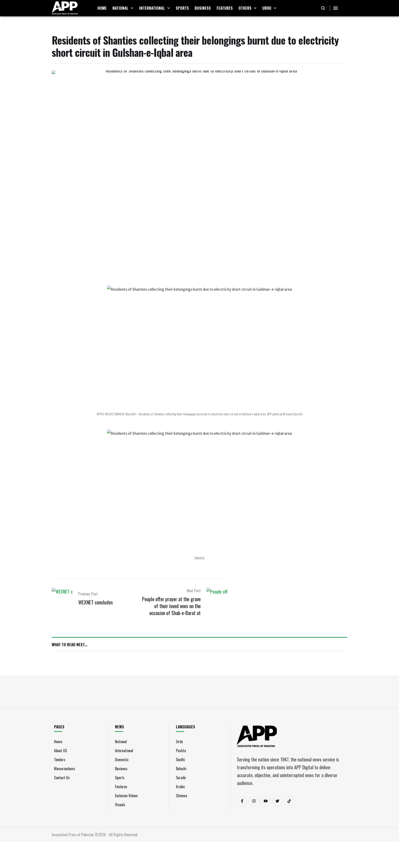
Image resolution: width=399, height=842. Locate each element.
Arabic (180, 786)
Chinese (181, 795)
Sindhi (180, 759)
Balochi (181, 768)
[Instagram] (254, 801)
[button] (132, 8)
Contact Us (62, 777)
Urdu (179, 741)
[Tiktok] (289, 801)
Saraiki (181, 777)
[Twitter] (277, 801)
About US (60, 750)
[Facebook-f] (242, 801)
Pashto (181, 750)
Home (58, 741)
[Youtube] (265, 801)
